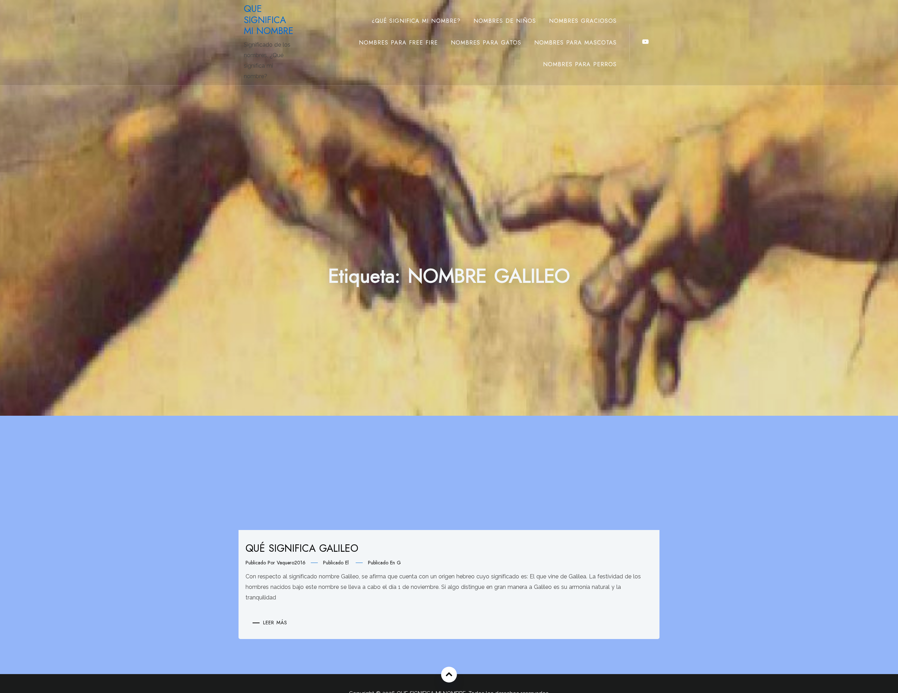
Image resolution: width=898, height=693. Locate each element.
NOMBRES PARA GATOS (486, 43)
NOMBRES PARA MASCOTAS (575, 43)
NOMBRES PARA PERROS (580, 64)
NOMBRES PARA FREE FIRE (398, 43)
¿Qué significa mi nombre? (416, 21)
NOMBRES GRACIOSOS (583, 21)
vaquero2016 (291, 562)
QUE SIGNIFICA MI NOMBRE (268, 20)
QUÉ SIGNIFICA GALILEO (302, 548)
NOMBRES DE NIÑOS (505, 21)
